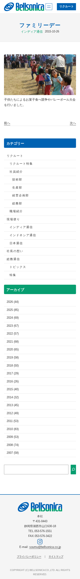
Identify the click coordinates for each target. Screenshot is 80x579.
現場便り (13, 219)
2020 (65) (13, 349)
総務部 (17, 203)
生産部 (17, 187)
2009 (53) (13, 437)
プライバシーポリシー (29, 556)
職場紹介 (16, 211)
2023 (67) (13, 325)
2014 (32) (13, 397)
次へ (73, 123)
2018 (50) (13, 365)
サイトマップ (56, 556)
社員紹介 (16, 171)
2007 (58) (13, 452)
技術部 (17, 179)
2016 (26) (13, 381)
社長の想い (15, 251)
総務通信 (13, 259)
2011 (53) (12, 421)
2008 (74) (13, 445)
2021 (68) (13, 341)
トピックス (18, 267)
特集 (13, 275)
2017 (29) (13, 373)
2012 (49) (13, 413)
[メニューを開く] (49, 6)
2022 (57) (13, 333)
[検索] (73, 469)
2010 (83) (13, 429)
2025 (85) (13, 310)
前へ (7, 123)
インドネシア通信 (23, 235)
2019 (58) (13, 357)
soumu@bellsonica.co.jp (45, 547)
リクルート (66, 6)
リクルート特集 (21, 163)
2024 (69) (13, 317)
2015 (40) (13, 389)
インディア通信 (32, 31)
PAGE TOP (74, 558)
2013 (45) (13, 405)
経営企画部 (20, 195)
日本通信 (16, 243)
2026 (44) (13, 301)
